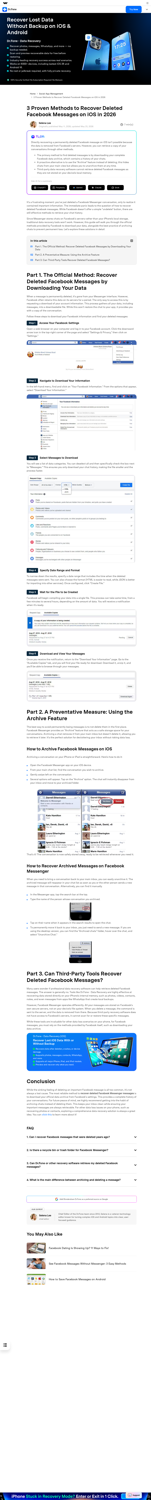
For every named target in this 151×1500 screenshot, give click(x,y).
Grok (117, 187)
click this (47, 1114)
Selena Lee (45, 123)
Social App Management (51, 94)
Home (33, 94)
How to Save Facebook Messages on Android (77, 1279)
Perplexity (60, 187)
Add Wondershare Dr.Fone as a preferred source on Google (84, 1199)
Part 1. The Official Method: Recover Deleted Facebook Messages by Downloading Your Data (83, 248)
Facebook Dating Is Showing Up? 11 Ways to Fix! (79, 1248)
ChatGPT (41, 187)
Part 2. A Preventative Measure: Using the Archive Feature (67, 254)
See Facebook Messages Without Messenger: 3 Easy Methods (87, 1263)
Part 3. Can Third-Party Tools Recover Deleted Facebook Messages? (72, 260)
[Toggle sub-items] (132, 241)
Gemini (79, 187)
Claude (98, 187)
